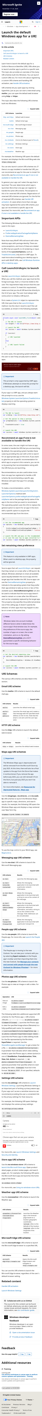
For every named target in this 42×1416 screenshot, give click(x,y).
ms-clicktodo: (9, 140)
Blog (29, 1404)
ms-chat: (11, 129)
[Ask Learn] (35, 26)
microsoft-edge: (8, 125)
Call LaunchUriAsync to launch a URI (15, 53)
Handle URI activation (21, 83)
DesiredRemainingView (14, 236)
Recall (36, 140)
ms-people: (10, 132)
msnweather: (9, 151)
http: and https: (8, 117)
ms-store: (10, 148)
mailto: (11, 121)
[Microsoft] (21, 22)
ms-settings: (9, 144)
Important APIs (8, 51)
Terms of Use (27, 1410)
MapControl (6, 853)
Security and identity (9, 1155)
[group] (21, 333)
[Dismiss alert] (38, 3)
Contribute (5, 1407)
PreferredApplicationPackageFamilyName (22, 233)
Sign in (38, 22)
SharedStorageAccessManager (13, 1045)
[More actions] (38, 26)
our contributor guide (25, 1310)
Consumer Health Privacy (10, 1410)
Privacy (13, 1407)
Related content (8, 59)
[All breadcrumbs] (3, 26)
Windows (10, 26)
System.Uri (16, 300)
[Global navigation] (2, 22)
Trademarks (6, 1413)
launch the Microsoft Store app (14, 1167)
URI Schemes (7, 56)
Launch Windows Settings (26, 1152)
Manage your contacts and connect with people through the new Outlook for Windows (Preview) (21, 964)
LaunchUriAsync (12, 230)
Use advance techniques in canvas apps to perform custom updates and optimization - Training (20, 1375)
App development (22, 26)
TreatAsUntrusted (8, 254)
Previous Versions (19, 1404)
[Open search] (33, 22)
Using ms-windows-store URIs (27, 1187)
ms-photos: (10, 136)
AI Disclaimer (6, 1404)
